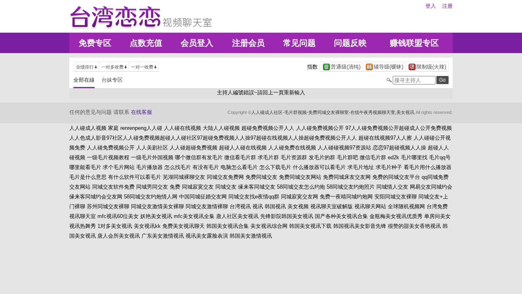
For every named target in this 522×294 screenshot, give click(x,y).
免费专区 (95, 42)
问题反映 (350, 42)
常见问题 (299, 42)
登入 (430, 6)
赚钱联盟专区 (414, 42)
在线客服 (141, 112)
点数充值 (146, 42)
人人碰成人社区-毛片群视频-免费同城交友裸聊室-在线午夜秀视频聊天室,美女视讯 (332, 112)
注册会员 (248, 42)
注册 (447, 6)
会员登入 (197, 42)
